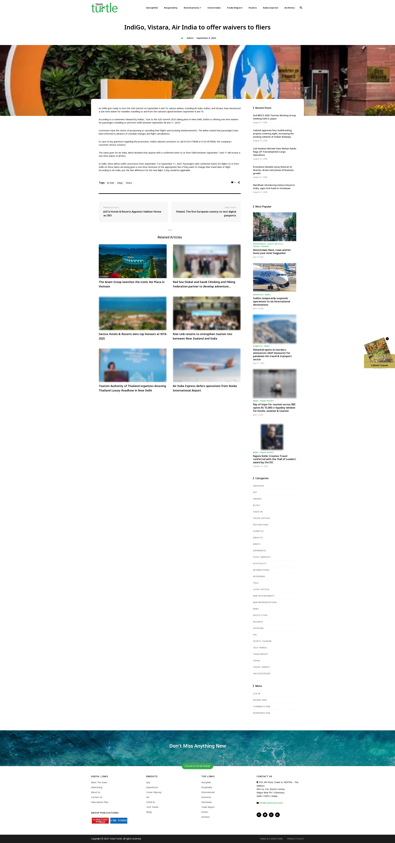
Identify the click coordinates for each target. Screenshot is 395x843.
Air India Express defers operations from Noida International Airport (205, 388)
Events (253, 7)
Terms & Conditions (271, 838)
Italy (256, 583)
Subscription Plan (99, 802)
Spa (255, 634)
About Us (95, 792)
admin (190, 38)
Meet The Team (99, 782)
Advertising (96, 787)
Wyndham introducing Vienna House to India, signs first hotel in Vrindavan (274, 187)
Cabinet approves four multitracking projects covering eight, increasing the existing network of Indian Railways (273, 133)
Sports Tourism (262, 641)
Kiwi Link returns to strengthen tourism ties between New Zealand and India (202, 336)
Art (255, 492)
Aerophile (152, 7)
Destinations (192, 7)
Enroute (258, 537)
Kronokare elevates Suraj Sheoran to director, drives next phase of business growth (273, 170)
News (267, 295)
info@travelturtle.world (271, 802)
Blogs (256, 505)
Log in (256, 693)
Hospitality (171, 7)
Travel (256, 660)
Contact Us (96, 797)
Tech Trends (260, 647)
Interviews (214, 7)
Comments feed (261, 706)
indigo (120, 183)
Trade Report (235, 7)
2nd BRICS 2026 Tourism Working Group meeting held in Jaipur (274, 117)
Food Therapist (262, 557)
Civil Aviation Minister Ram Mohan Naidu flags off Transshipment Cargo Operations (274, 151)
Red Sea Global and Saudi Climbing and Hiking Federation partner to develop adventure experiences (204, 284)
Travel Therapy (261, 246)
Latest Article (275, 244)
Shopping (258, 628)
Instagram (271, 814)
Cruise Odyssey (261, 518)
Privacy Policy (295, 838)
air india (110, 183)
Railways (258, 621)
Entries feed (260, 700)
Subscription (270, 7)
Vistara (129, 183)
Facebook (259, 814)
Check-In (258, 511)
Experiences (259, 244)
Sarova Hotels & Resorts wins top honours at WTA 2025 (132, 336)
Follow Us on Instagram (197, 766)
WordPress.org (261, 713)
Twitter (265, 814)
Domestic (258, 346)
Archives (290, 7)
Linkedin (277, 814)
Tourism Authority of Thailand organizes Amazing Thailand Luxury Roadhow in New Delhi (132, 388)
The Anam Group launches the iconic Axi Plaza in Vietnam (131, 284)
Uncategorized (261, 673)
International (261, 570)
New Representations (265, 602)
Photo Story (260, 615)
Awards (257, 498)
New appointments (263, 596)
